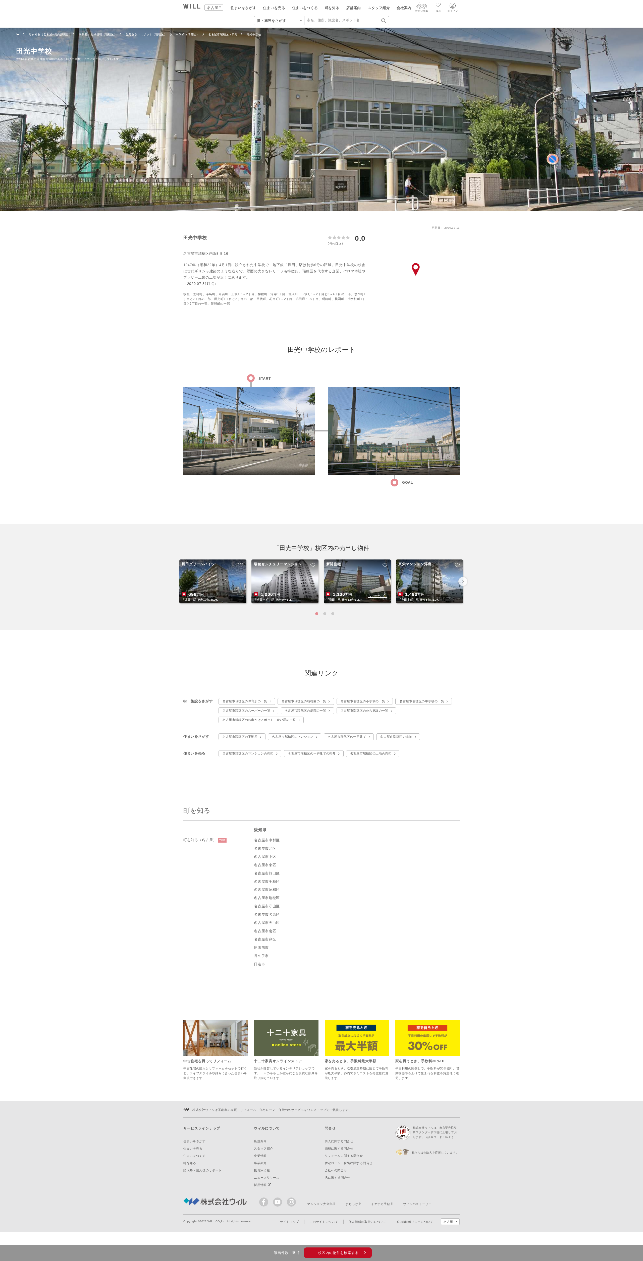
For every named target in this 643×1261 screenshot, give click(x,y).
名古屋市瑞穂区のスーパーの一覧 (247, 710)
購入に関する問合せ (339, 1141)
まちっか (351, 1204)
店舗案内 (353, 8)
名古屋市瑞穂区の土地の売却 (371, 753)
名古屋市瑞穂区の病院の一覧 (305, 710)
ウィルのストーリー (417, 1204)
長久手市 (261, 956)
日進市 (259, 964)
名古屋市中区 (265, 857)
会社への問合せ (336, 1170)
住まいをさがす (243, 8)
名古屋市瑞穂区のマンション (292, 736)
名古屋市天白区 (267, 923)
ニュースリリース (267, 1177)
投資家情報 (262, 1170)
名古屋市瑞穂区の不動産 (240, 736)
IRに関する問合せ (337, 1177)
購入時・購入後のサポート (202, 1170)
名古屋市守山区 (267, 906)
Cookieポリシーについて (415, 1222)
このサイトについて (323, 1222)
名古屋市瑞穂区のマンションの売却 (248, 753)
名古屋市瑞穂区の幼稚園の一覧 (304, 701)
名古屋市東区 (265, 865)
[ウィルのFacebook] (265, 1203)
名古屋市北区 (265, 848)
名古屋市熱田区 (267, 873)
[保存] (438, 6)
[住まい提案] (421, 7)
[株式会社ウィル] (18, 34)
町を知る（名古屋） (204, 840)
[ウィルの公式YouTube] (278, 1203)
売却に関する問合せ (339, 1148)
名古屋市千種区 (267, 881)
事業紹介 (260, 1163)
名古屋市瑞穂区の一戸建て (347, 736)
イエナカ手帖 (380, 1204)
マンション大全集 (320, 1204)
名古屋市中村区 (267, 840)
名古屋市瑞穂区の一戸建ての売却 (312, 753)
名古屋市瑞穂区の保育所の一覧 (245, 701)
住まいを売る (274, 8)
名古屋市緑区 (265, 939)
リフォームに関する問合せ (344, 1156)
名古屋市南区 (265, 931)
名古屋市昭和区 (267, 890)
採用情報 (261, 1185)
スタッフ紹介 (379, 8)
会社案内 (404, 8)
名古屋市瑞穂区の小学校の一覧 (363, 701)
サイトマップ (289, 1222)
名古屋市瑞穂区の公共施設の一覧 (365, 710)
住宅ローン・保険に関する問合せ (349, 1163)
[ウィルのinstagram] (291, 1202)
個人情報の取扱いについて (368, 1222)
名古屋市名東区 (267, 914)
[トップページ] (192, 7)
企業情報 (260, 1156)
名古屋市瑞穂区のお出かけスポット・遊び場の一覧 (259, 720)
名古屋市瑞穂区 (267, 898)
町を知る (332, 8)
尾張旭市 (261, 947)
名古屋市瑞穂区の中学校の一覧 (421, 701)
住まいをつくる (305, 8)
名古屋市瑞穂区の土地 (396, 736)
